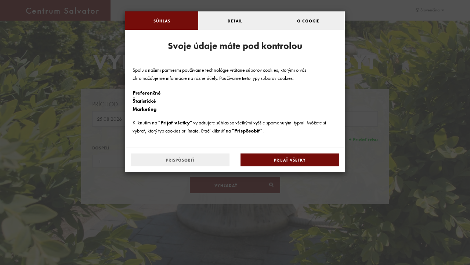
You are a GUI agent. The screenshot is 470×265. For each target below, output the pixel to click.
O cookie (308, 21)
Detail (235, 21)
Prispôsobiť (180, 160)
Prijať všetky (290, 160)
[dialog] (235, 132)
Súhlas (161, 21)
